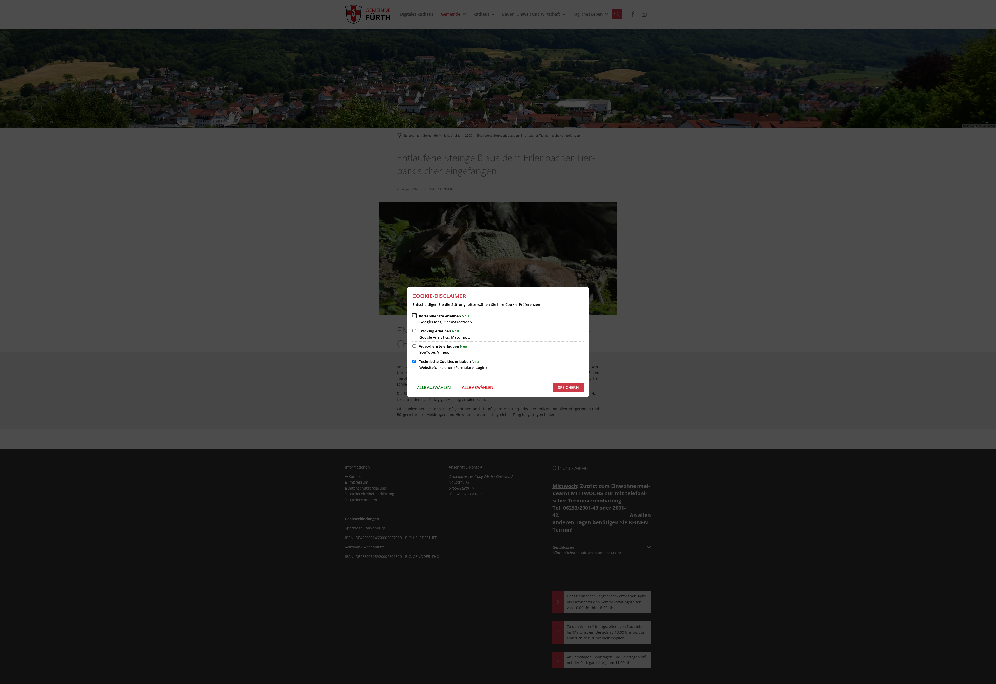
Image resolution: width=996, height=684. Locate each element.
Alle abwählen (477, 387)
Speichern (568, 387)
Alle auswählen (434, 387)
